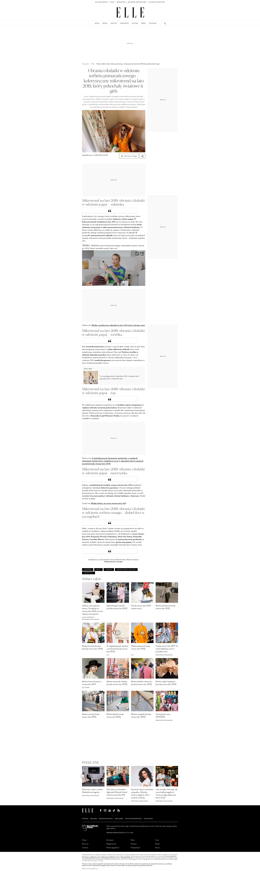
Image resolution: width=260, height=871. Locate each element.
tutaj (97, 868)
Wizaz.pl (157, 844)
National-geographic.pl (112, 848)
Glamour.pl (85, 844)
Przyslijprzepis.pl (135, 848)
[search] (165, 23)
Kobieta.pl (133, 844)
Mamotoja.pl (110, 840)
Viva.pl (157, 840)
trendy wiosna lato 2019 (126, 569)
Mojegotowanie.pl (111, 844)
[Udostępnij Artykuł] (142, 156)
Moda (98, 569)
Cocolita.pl (85, 848)
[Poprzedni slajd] (82, 776)
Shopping (87, 569)
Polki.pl (133, 840)
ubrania (109, 569)
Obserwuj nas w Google (130, 156)
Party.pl (84, 840)
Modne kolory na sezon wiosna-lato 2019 (108, 503)
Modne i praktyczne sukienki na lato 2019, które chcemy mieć (118, 325)
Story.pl (157, 848)
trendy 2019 (88, 573)
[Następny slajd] (177, 776)
